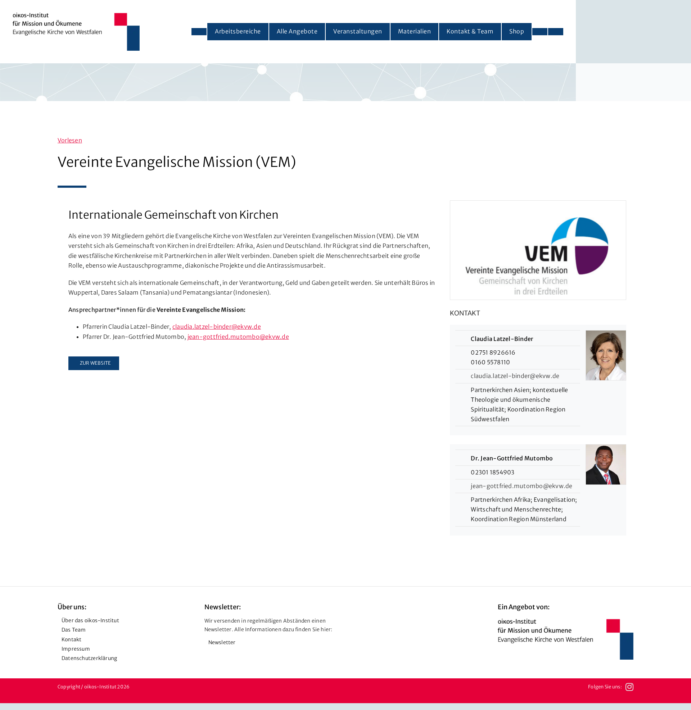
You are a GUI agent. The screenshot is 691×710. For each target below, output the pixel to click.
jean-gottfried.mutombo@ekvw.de (238, 336)
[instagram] (629, 687)
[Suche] (555, 31)
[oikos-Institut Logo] (76, 15)
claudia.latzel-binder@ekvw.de (216, 326)
